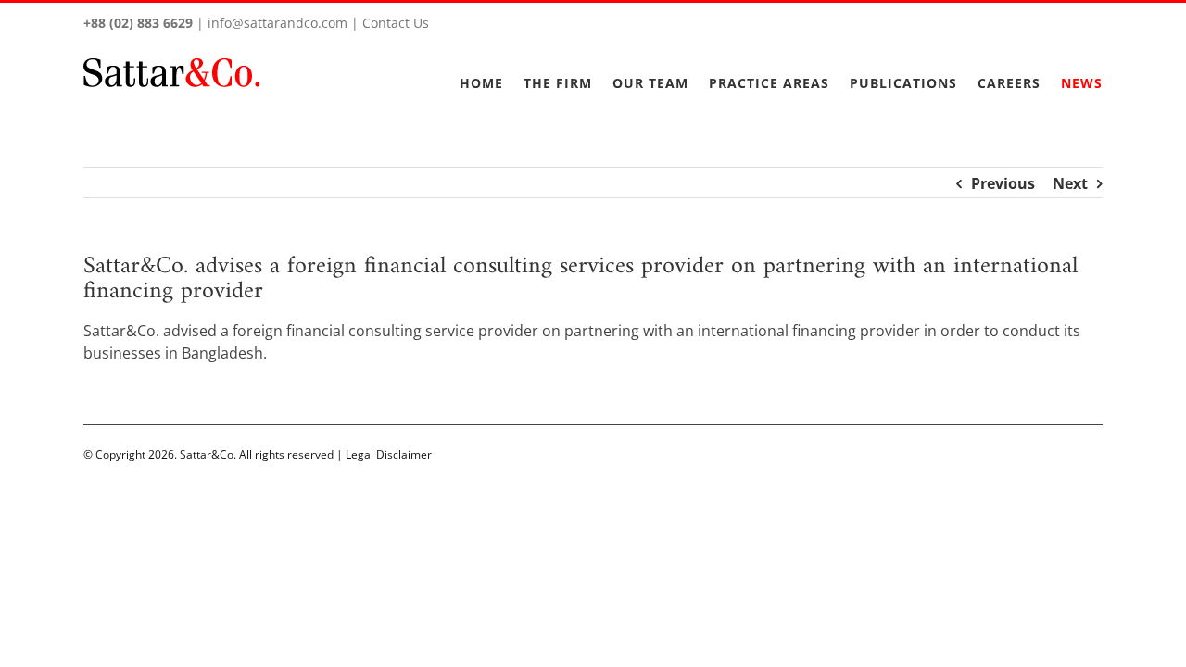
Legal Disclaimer (389, 454)
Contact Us (395, 22)
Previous (1003, 183)
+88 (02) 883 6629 (138, 22)
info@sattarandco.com (277, 22)
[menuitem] (492, 72)
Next (1070, 183)
